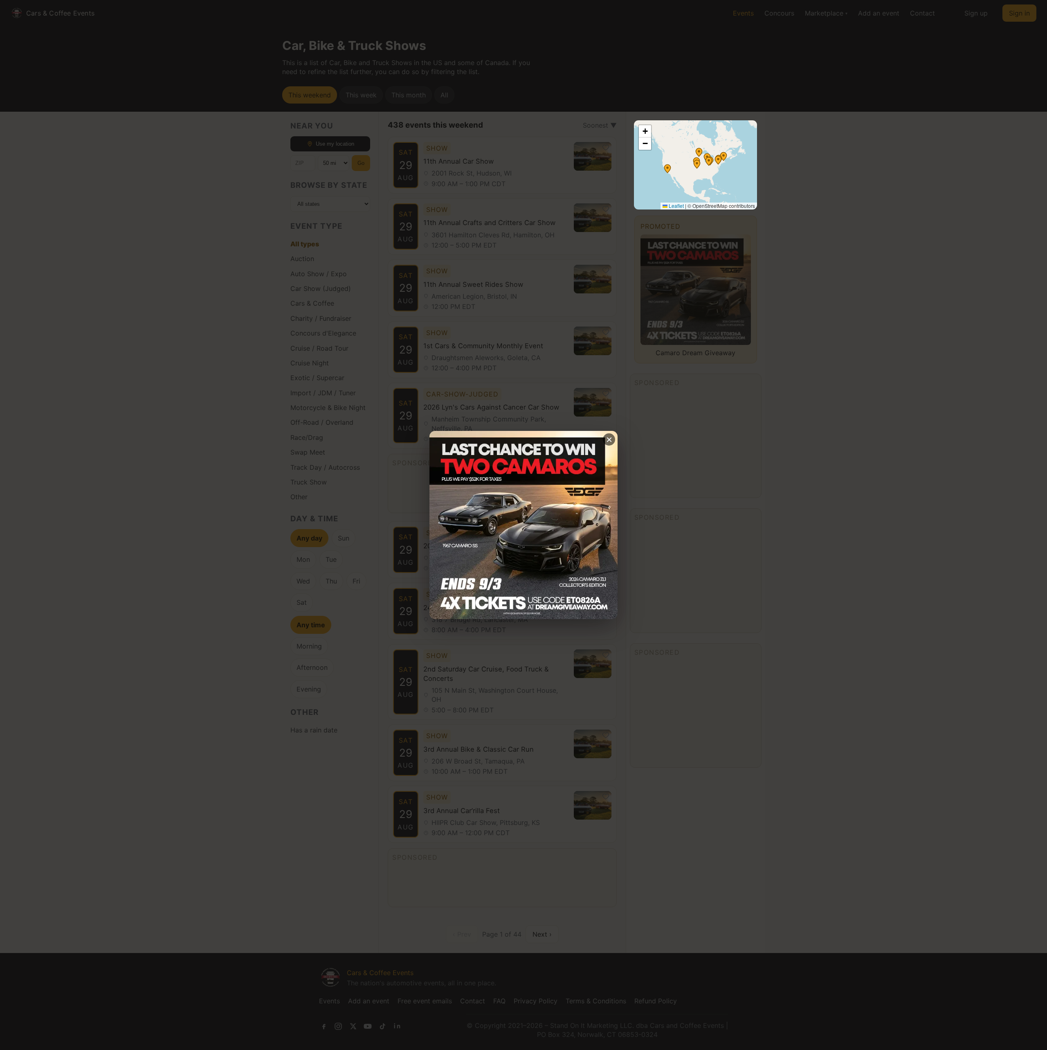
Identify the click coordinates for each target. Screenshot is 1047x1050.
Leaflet (675, 205)
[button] (699, 152)
